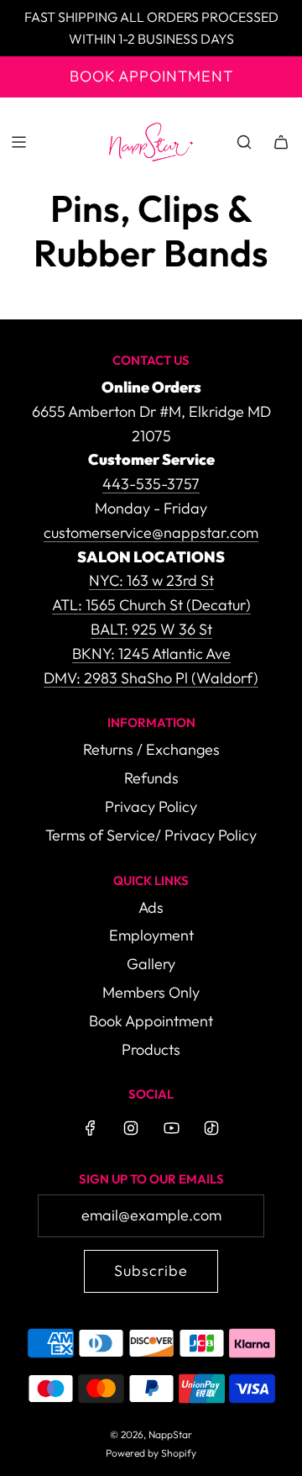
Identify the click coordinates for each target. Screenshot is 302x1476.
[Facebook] (90, 1128)
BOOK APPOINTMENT (151, 76)
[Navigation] (18, 142)
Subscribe (151, 1270)
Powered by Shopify (151, 1453)
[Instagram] (130, 1128)
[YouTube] (171, 1128)
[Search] (244, 142)
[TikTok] (211, 1128)
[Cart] (281, 142)
